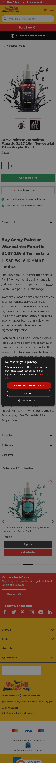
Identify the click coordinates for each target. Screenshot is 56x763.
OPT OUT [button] (29, 393)
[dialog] (28, 381)
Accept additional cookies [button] (29, 385)
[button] (28, 400)
